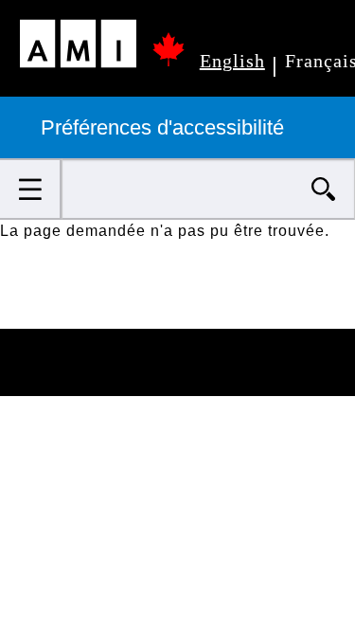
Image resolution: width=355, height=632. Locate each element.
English (232, 60)
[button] (31, 189)
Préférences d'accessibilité (165, 127)
